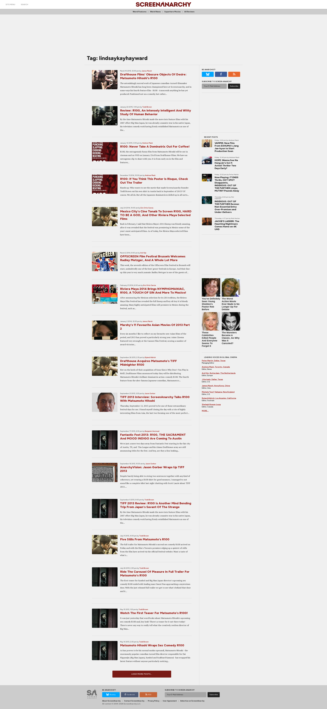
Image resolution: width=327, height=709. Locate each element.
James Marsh (147, 71)
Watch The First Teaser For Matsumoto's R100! (154, 613)
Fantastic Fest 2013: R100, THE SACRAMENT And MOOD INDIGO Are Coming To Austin (153, 436)
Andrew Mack (147, 143)
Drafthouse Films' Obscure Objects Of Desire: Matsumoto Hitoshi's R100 (153, 76)
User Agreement (170, 701)
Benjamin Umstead (152, 431)
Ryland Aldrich (150, 357)
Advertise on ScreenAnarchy (192, 701)
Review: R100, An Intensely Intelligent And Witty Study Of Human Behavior (155, 112)
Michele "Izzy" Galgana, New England (218, 392)
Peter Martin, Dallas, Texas (213, 361)
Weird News (155, 12)
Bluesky (113, 695)
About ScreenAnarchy (111, 701)
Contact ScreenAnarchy (134, 701)
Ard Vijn (143, 253)
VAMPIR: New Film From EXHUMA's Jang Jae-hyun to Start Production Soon (227, 147)
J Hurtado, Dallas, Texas (212, 379)
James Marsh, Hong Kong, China (216, 386)
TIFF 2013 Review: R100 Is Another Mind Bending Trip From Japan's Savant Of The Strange (155, 505)
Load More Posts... (141, 674)
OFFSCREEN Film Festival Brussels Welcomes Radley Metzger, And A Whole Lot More (152, 258)
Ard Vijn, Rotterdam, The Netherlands (219, 373)
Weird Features (139, 12)
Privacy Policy (153, 701)
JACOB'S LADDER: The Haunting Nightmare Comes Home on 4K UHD (227, 225)
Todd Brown (147, 107)
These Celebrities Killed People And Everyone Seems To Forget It (209, 339)
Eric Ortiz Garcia (147, 208)
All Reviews (189, 12)
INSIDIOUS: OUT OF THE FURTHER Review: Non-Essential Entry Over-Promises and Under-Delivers (227, 207)
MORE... (205, 411)
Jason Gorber (150, 393)
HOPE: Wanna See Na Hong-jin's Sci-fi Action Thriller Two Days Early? (226, 164)
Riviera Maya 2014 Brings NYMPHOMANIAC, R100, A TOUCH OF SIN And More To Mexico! (153, 290)
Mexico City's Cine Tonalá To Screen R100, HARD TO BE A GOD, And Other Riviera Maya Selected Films (155, 215)
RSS (149, 695)
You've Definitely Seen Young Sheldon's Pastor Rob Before (211, 304)
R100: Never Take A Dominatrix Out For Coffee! (155, 146)
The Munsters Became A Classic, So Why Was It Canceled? (231, 338)
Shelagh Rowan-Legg (211, 404)
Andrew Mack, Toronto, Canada (216, 367)
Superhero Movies (172, 12)
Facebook (131, 695)
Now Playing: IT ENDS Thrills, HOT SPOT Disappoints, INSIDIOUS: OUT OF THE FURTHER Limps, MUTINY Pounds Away (227, 184)
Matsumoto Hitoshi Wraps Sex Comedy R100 (152, 645)
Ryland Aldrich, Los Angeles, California (219, 398)
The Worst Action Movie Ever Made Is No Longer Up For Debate (231, 304)
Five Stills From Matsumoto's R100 (144, 539)
